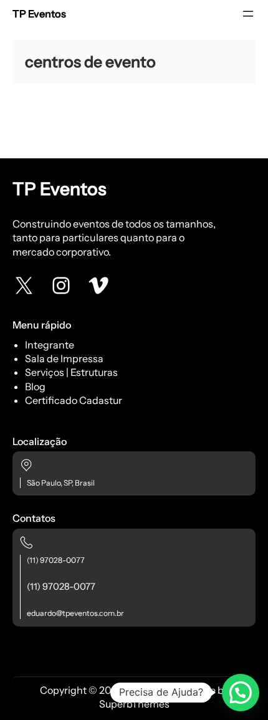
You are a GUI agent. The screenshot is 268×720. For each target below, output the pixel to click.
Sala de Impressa (64, 358)
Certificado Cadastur (73, 400)
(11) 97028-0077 (56, 560)
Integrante (49, 344)
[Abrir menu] (248, 13)
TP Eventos (39, 13)
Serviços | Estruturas (71, 372)
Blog (35, 386)
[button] (240, 692)
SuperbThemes (134, 704)
